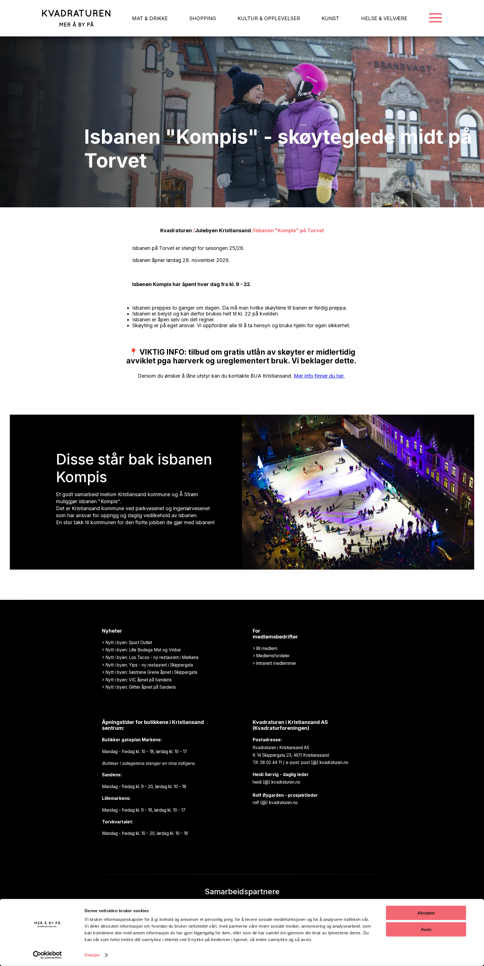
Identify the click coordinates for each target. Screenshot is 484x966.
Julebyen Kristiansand (223, 230)
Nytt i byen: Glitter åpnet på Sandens (140, 687)
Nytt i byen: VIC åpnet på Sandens (138, 679)
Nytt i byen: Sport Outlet (128, 642)
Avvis (426, 929)
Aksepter (426, 913)
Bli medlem (266, 648)
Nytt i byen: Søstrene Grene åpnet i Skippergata (150, 672)
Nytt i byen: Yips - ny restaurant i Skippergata (148, 665)
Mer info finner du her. (319, 376)
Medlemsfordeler (272, 655)
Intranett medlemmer (275, 663)
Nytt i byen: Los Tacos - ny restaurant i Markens (151, 657)
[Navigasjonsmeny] (435, 18)
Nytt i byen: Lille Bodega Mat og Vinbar (142, 649)
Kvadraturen (176, 230)
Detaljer (92, 955)
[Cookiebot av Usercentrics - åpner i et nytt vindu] (47, 955)
